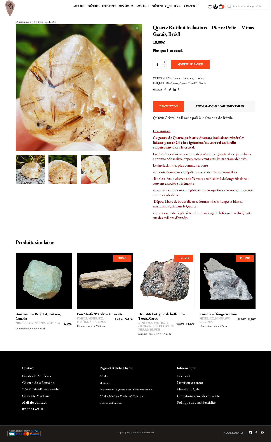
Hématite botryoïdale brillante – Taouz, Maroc (161, 316)
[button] (137, 29)
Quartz (174, 83)
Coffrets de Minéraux (111, 402)
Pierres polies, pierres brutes (156, 327)
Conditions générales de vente (198, 395)
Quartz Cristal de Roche (192, 83)
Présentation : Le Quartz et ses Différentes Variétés (126, 389)
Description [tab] (168, 106)
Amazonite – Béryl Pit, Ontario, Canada (38, 316)
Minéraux (176, 78)
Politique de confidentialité (196, 402)
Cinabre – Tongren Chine (218, 314)
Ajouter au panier (190, 64)
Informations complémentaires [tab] (220, 106)
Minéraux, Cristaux (193, 78)
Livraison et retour (190, 382)
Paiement (183, 375)
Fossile (82, 318)
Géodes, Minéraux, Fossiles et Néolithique (121, 396)
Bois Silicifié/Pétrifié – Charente (99, 314)
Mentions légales (189, 389)
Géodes (104, 376)
